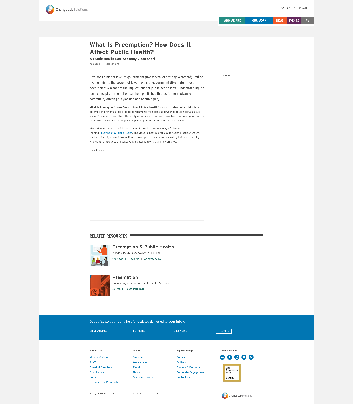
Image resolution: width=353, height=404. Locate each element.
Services (138, 357)
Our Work (259, 20)
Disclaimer (161, 394)
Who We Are (232, 20)
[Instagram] (236, 357)
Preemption (125, 277)
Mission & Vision (99, 357)
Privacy (151, 394)
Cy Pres (181, 362)
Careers (94, 377)
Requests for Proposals (104, 382)
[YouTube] (243, 357)
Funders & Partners (188, 367)
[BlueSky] (251, 357)
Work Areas (140, 362)
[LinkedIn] (222, 357)
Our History (97, 372)
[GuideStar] (231, 372)
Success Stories (143, 377)
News (280, 20)
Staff (93, 362)
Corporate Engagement (190, 372)
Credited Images (139, 394)
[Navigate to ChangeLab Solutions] (237, 398)
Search (307, 20)
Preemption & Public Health (116, 132)
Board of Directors (101, 367)
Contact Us (288, 8)
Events (293, 20)
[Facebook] (229, 357)
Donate (302, 8)
